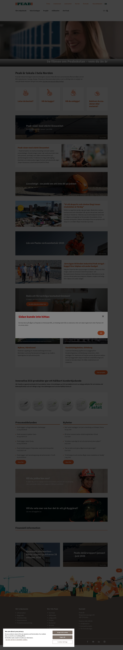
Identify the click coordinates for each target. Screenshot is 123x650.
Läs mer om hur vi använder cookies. (16, 640)
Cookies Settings (62, 642)
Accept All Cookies (62, 632)
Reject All (62, 637)
